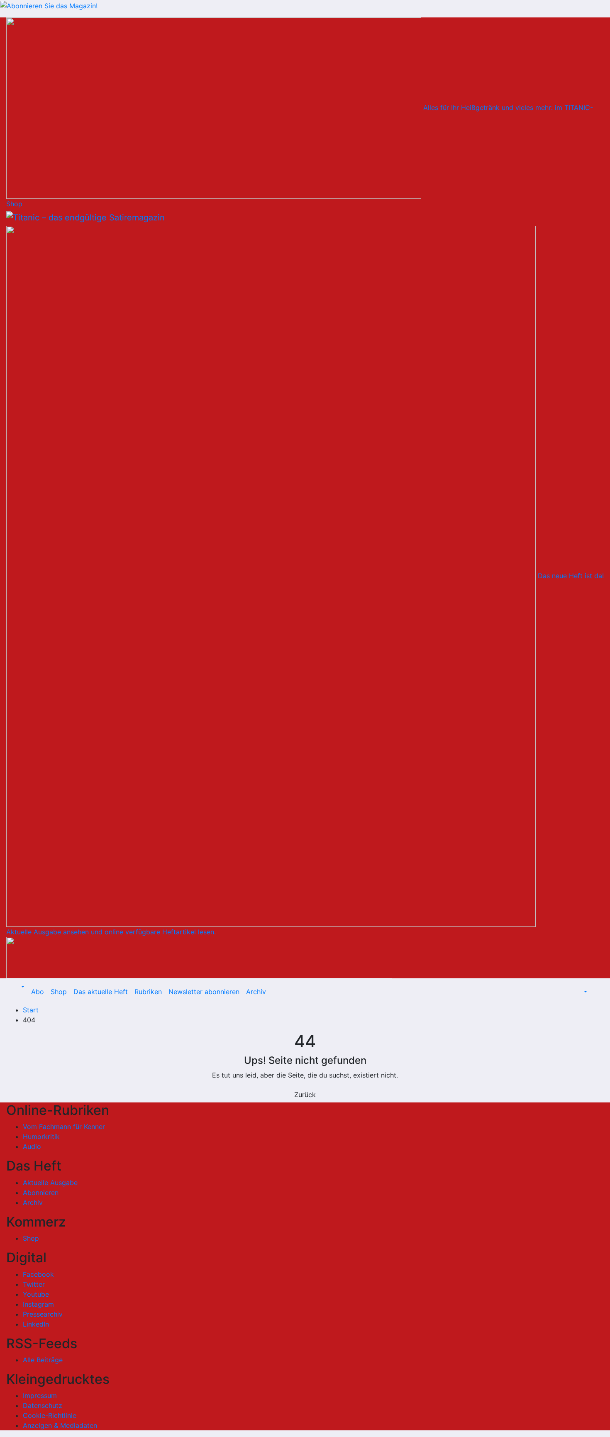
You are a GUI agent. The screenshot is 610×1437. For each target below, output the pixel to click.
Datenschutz (42, 1405)
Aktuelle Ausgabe (50, 1182)
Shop (59, 991)
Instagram (38, 1304)
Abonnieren (41, 1192)
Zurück (305, 1094)
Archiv (256, 991)
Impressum (40, 1395)
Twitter (34, 1284)
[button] (22, 986)
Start (31, 1010)
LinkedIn (36, 1324)
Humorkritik (41, 1136)
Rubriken (148, 991)
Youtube (36, 1294)
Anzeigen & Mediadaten (60, 1425)
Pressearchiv (43, 1314)
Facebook (38, 1274)
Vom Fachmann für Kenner (64, 1126)
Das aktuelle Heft (100, 991)
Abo (37, 991)
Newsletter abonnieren (203, 991)
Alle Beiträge (43, 1360)
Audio (32, 1146)
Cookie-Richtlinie (49, 1415)
